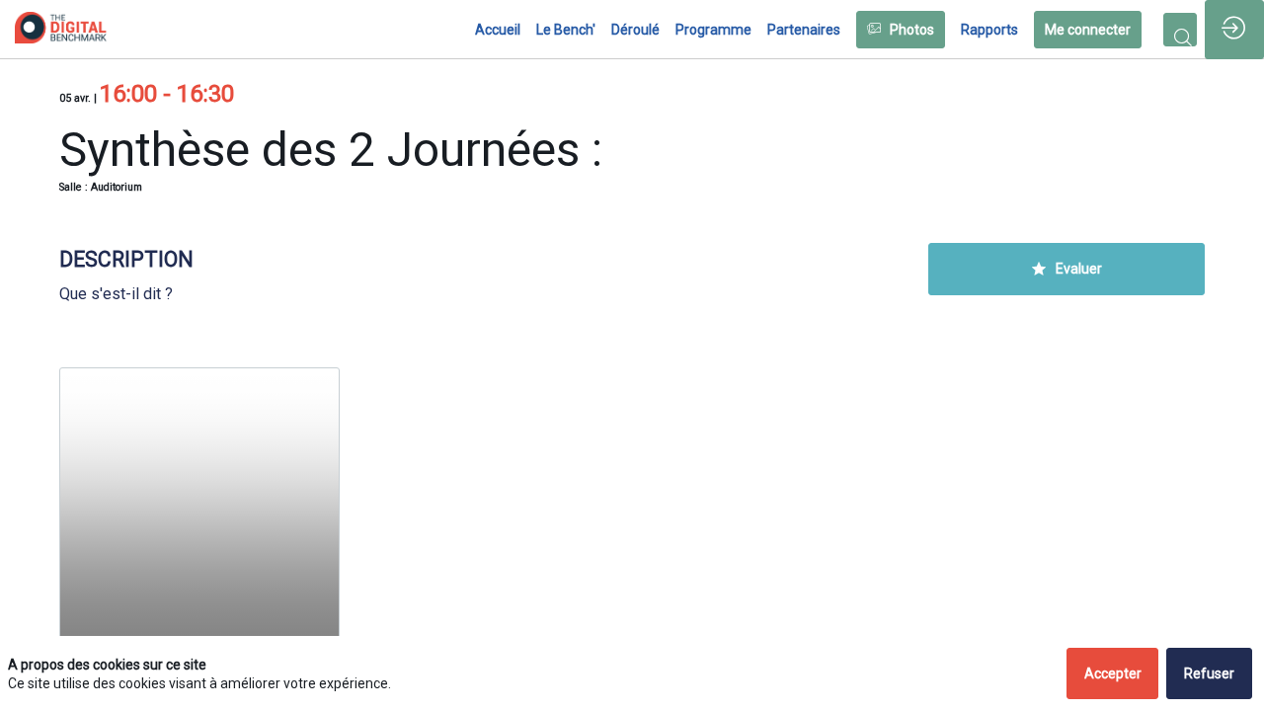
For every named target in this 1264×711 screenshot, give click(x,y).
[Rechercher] (1180, 29)
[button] (900, 29)
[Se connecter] (1234, 29)
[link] (497, 29)
